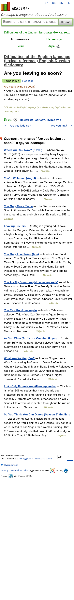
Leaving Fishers (15, 226)
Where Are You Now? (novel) (23, 149)
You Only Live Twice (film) (21, 254)
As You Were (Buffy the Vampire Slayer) (30, 338)
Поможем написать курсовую (40, 119)
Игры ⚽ (54, 46)
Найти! (65, 22)
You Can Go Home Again (20, 310)
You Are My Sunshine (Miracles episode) (31, 282)
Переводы (54, 39)
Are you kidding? (20, 125)
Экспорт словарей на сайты (15, 470)
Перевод (28, 80)
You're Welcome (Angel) (20, 178)
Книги (20, 46)
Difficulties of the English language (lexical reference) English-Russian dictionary (37, 32)
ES (61, 3)
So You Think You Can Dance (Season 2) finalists (37, 414)
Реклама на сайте (43, 458)
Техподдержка (25, 458)
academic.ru (15, 6)
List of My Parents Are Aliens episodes (30, 386)
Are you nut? (59, 125)
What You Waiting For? (19, 358)
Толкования (20, 39)
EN (46, 3)
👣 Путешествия (9, 465)
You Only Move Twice (18, 206)
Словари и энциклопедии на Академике (34, 15)
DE (54, 3)
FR (68, 3)
